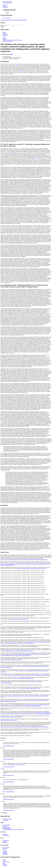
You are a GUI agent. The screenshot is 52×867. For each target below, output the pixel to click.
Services (4, 6)
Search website (4, 25)
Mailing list (5, 853)
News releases (6, 840)
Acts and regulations (7, 828)
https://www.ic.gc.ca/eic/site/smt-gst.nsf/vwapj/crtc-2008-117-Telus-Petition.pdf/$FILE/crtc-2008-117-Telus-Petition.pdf (24, 726)
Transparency (5, 820)
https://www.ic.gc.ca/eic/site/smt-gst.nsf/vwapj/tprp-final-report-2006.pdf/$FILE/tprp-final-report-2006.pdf (28, 675)
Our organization (6, 824)
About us (5, 38)
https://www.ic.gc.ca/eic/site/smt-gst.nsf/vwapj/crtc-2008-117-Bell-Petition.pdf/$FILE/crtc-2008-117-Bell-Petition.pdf (24, 559)
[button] (6, 17)
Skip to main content (7, 1)
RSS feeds (5, 854)
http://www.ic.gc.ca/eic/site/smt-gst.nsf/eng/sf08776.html (22, 678)
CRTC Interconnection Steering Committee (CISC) (13, 829)
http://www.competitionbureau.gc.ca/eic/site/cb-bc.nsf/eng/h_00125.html (31, 568)
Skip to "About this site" (8, 2)
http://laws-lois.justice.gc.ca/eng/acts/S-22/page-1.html (11, 716)
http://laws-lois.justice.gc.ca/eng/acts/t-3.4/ (9, 720)
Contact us (5, 834)
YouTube (5, 850)
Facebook (5, 848)
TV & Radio (5, 34)
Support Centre (6, 835)
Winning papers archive (7, 41)
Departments (5, 7)
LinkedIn (5, 852)
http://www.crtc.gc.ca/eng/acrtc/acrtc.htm (20, 619)
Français (7, 12)
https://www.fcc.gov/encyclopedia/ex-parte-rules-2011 (11, 659)
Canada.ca (5, 4)
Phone (4, 32)
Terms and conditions (7, 818)
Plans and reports (6, 827)
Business (5, 35)
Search (2, 26)
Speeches (5, 841)
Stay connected (6, 847)
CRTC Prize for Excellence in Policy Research (12, 40)
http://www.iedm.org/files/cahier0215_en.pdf (31, 688)
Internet (4, 33)
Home (4, 37)
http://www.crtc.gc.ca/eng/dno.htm (18, 764)
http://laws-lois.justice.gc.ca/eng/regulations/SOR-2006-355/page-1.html (18, 650)
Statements (5, 842)
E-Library (5, 826)
